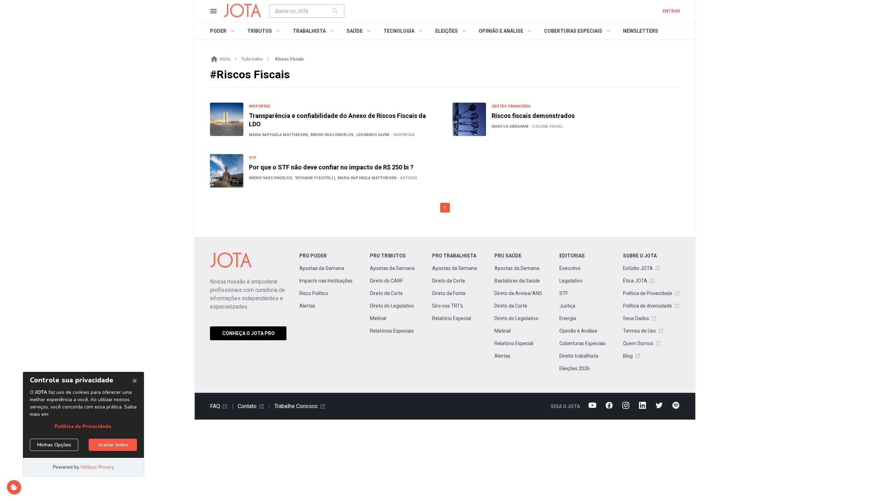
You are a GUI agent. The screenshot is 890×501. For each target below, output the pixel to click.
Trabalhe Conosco (296, 406)
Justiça (567, 306)
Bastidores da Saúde (517, 281)
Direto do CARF (386, 281)
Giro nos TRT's (447, 306)
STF (563, 293)
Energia (567, 318)
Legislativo (571, 281)
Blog (628, 356)
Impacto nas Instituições (326, 281)
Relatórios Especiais (392, 331)
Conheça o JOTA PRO (248, 333)
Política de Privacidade (647, 293)
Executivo (570, 268)
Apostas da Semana (321, 268)
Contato (247, 406)
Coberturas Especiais (582, 343)
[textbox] (302, 11)
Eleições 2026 (574, 368)
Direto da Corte (386, 293)
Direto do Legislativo (392, 306)
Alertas (307, 306)
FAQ (215, 406)
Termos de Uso (639, 331)
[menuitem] (223, 31)
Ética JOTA (635, 281)
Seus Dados (636, 318)
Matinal (378, 318)
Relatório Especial (451, 318)
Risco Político (313, 293)
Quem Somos (638, 343)
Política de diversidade (647, 306)
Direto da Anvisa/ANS (518, 293)
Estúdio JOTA (638, 268)
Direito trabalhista (578, 356)
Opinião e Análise (578, 331)
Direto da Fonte (449, 293)
